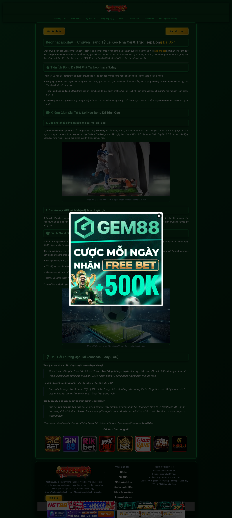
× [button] (159, 216)
